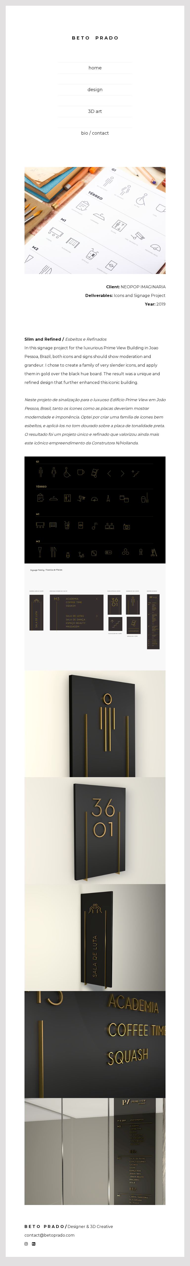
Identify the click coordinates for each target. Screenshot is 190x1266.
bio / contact (95, 133)
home (95, 68)
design (95, 89)
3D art (95, 111)
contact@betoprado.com (49, 1235)
